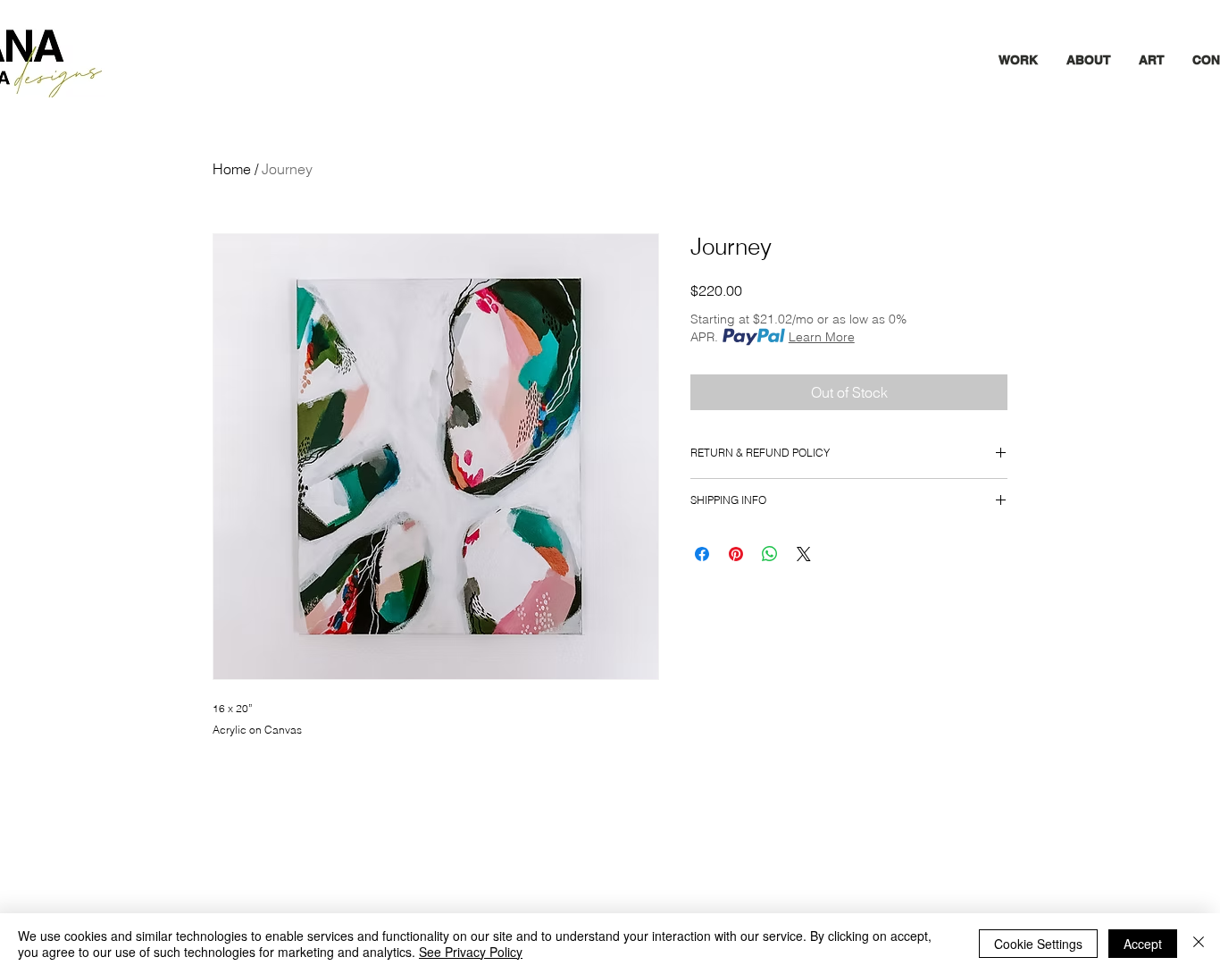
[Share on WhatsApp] (770, 554)
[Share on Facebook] (702, 554)
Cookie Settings (1038, 944)
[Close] (1198, 944)
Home (232, 169)
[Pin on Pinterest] (736, 554)
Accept (1143, 944)
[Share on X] (804, 554)
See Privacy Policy (470, 952)
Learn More (822, 337)
